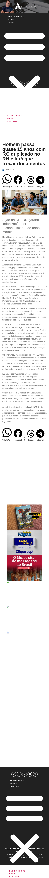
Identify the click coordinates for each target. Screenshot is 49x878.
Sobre (11, 20)
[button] (24, 69)
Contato (12, 22)
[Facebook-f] (19, 83)
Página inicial (16, 17)
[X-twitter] (24, 83)
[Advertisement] (24, 115)
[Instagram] (13, 83)
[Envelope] (35, 83)
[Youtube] (29, 83)
